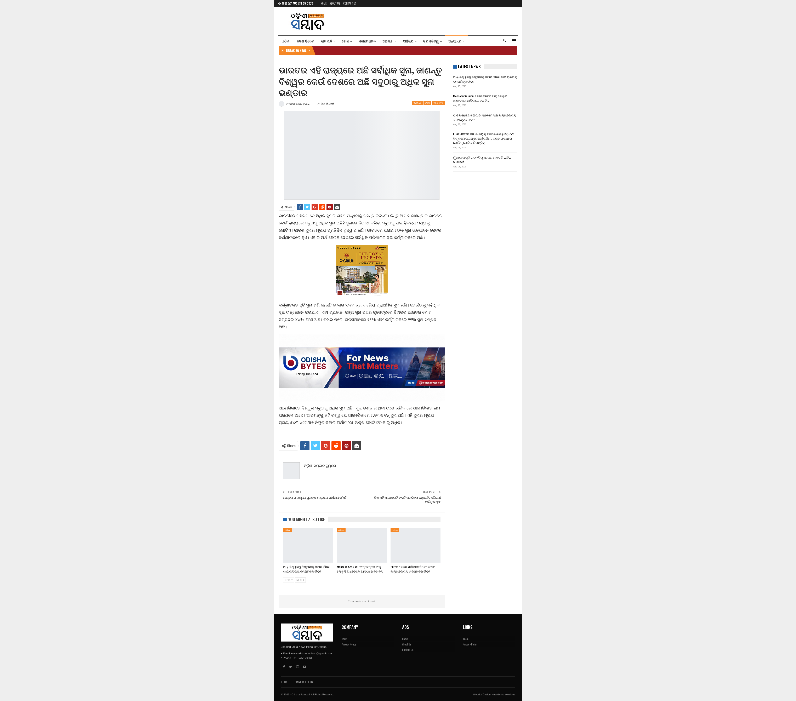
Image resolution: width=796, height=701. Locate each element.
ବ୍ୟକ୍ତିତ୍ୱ (431, 41)
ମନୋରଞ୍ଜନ (367, 41)
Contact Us (350, 3)
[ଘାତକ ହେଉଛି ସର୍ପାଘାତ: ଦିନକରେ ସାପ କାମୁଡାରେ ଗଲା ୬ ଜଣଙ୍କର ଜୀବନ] (415, 545)
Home (323, 3)
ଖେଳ (345, 41)
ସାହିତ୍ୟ (408, 41)
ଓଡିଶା (286, 41)
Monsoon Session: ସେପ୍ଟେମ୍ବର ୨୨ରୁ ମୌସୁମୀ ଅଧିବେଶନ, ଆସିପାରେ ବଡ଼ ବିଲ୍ (480, 98)
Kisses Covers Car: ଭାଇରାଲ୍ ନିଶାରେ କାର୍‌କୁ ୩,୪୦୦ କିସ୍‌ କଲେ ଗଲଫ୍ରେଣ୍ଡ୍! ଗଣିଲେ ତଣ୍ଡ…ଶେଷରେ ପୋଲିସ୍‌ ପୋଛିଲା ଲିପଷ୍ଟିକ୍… (483, 138)
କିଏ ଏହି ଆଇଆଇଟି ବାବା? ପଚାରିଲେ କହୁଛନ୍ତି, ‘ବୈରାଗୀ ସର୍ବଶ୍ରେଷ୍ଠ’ (407, 499)
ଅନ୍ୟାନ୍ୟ (454, 41)
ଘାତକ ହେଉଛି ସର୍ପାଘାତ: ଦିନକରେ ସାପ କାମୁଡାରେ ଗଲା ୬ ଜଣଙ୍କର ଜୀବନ (484, 117)
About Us (335, 3)
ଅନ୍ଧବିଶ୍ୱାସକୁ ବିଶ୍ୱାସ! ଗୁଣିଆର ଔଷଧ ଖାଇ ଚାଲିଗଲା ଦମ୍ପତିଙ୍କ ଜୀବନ (485, 79)
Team (344, 639)
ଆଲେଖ (387, 41)
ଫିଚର (427, 102)
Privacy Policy (349, 644)
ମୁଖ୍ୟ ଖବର (438, 102)
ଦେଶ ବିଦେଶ (305, 41)
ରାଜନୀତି (326, 41)
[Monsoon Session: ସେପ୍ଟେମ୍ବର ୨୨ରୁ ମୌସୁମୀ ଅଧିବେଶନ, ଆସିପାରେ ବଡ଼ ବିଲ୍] (362, 545)
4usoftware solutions (503, 694)
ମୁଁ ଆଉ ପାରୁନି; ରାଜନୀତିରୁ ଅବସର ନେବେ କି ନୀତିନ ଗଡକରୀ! (482, 159)
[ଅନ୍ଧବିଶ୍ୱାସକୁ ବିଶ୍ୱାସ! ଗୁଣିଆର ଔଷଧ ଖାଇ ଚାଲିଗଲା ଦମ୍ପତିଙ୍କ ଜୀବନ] (308, 545)
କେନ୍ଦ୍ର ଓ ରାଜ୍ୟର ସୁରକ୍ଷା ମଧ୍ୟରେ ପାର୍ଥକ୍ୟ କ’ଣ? (315, 497)
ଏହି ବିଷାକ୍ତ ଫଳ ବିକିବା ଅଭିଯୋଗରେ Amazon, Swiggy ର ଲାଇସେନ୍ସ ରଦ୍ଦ (363, 50)
